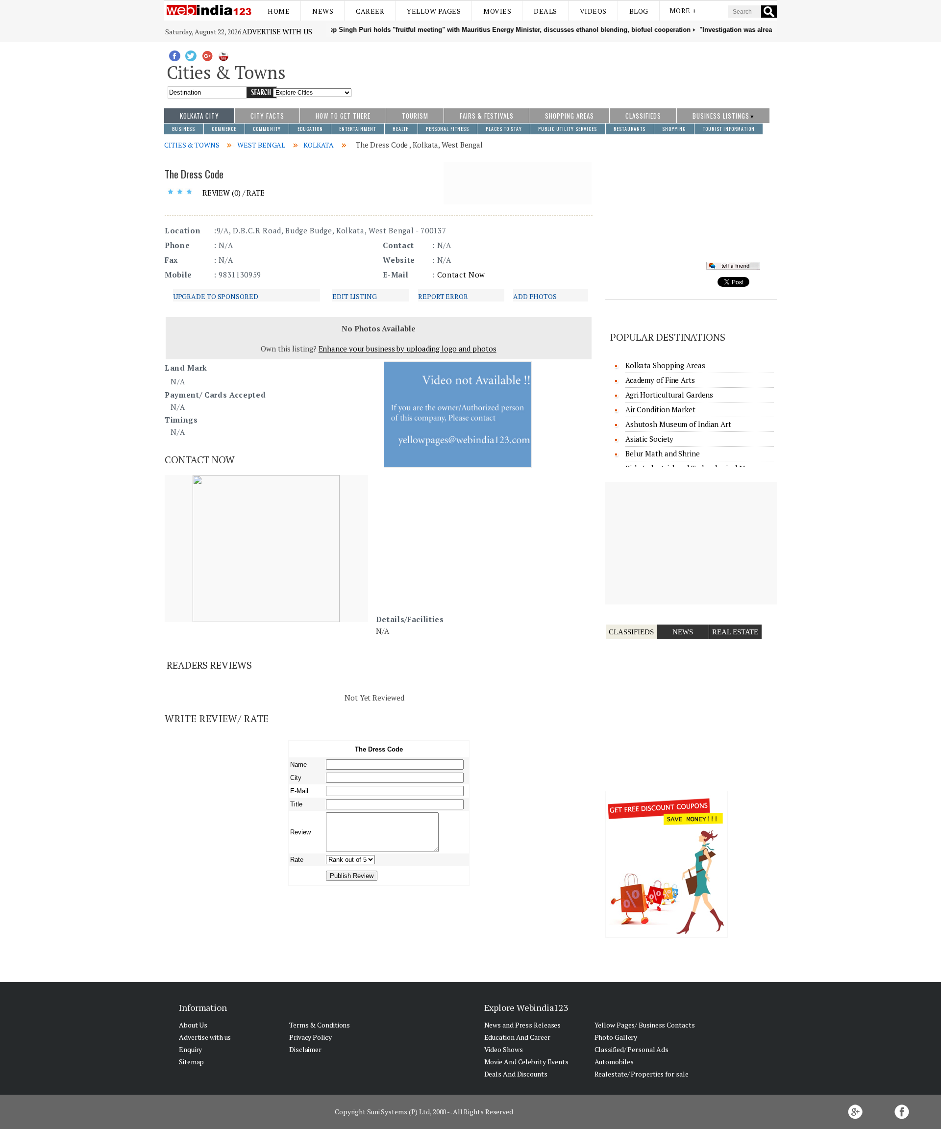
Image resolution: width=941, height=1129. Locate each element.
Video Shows (503, 1049)
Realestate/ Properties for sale (641, 1074)
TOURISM (415, 116)
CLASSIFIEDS (643, 116)
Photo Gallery (616, 1037)
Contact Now (461, 274)
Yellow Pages (434, 11)
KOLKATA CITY (199, 116)
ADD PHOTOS (535, 296)
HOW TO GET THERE (343, 116)
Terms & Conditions (319, 1024)
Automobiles (614, 1061)
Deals (545, 11)
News (322, 11)
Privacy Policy (310, 1037)
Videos (593, 11)
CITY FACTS (267, 116)
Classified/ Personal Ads (631, 1049)
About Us (193, 1024)
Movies (497, 11)
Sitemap (191, 1061)
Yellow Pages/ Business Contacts (644, 1024)
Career (370, 11)
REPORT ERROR (443, 296)
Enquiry (190, 1049)
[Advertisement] (564, 70)
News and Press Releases (522, 1024)
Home (279, 11)
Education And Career (517, 1037)
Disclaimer (305, 1049)
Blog (638, 11)
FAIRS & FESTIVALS (487, 116)
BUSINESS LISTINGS (721, 116)
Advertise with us (277, 31)
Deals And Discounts (515, 1074)
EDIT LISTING (354, 296)
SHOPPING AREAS (569, 116)
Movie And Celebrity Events (526, 1061)
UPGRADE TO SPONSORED (215, 296)
